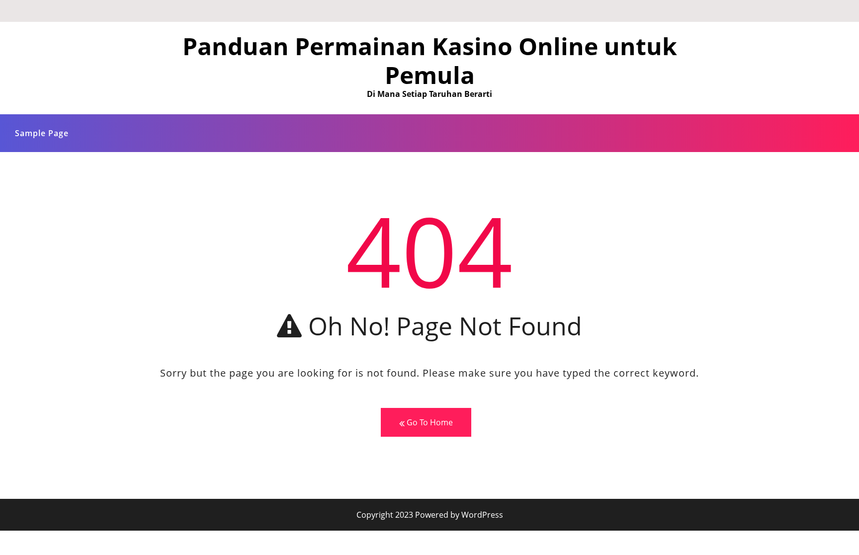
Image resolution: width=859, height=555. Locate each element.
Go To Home (429, 422)
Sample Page (42, 133)
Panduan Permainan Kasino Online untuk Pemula (429, 60)
